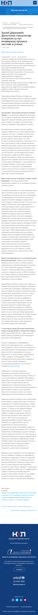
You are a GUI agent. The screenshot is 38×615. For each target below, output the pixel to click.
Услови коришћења (26, 607)
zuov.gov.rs (19, 569)
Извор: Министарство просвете (12, 52)
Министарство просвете (26, 24)
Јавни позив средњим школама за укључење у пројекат (23, 510)
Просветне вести (15, 23)
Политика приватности (12, 607)
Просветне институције (9, 24)
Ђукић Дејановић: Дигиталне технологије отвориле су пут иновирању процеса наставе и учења (18, 495)
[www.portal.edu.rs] (6, 3)
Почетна (5, 23)
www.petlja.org (15, 366)
